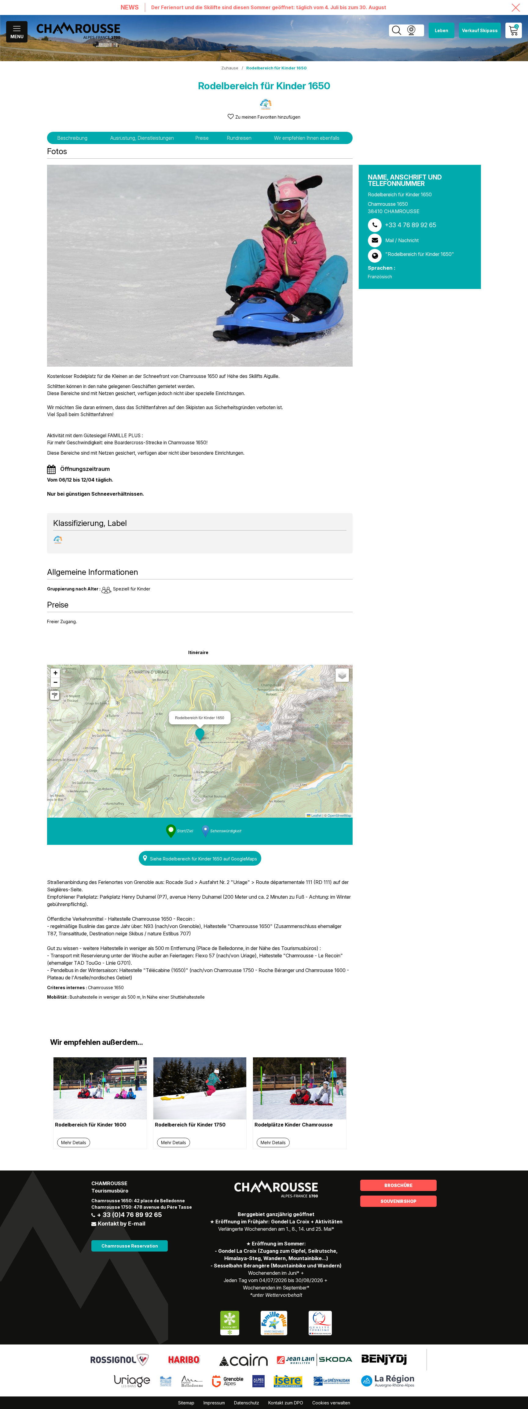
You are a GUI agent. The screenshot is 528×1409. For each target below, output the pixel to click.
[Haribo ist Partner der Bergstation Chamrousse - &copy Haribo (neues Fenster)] (184, 1359)
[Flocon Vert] (229, 1322)
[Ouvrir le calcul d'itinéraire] (54, 695)
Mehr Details (73, 1142)
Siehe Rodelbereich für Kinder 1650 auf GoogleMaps (203, 858)
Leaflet (315, 815)
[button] (199, 734)
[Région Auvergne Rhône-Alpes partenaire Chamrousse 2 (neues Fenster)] (387, 1381)
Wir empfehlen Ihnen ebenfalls (306, 138)
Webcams (411, 30)
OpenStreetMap (339, 815)
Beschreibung (72, 138)
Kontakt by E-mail (121, 1223)
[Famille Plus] (274, 1322)
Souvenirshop (398, 1201)
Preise (202, 138)
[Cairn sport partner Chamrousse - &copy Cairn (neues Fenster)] (243, 1359)
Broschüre (398, 1185)
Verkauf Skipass (480, 30)
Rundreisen (239, 138)
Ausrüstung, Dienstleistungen (142, 138)
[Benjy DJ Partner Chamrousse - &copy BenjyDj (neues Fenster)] (384, 1359)
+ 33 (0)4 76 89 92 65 (129, 1215)
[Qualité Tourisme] (320, 1322)
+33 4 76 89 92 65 (410, 225)
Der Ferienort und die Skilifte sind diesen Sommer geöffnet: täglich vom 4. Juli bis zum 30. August (268, 7)
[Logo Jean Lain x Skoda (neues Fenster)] (314, 1359)
